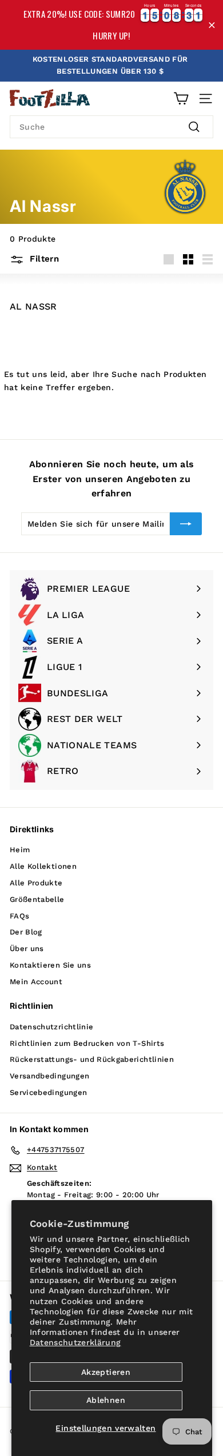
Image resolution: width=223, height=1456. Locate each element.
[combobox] (111, 126)
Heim (20, 849)
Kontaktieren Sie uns (50, 965)
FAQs (19, 916)
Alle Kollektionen (43, 866)
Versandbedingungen (49, 1076)
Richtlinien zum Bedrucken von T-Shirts (87, 1043)
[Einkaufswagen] (181, 98)
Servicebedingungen (48, 1092)
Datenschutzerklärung (75, 1342)
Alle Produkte (36, 883)
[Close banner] (211, 24)
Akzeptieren (105, 1372)
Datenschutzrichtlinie (51, 1026)
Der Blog (26, 932)
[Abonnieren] (186, 523)
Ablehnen (105, 1400)
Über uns (27, 948)
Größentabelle (37, 899)
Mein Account (36, 981)
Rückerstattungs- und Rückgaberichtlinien (92, 1059)
